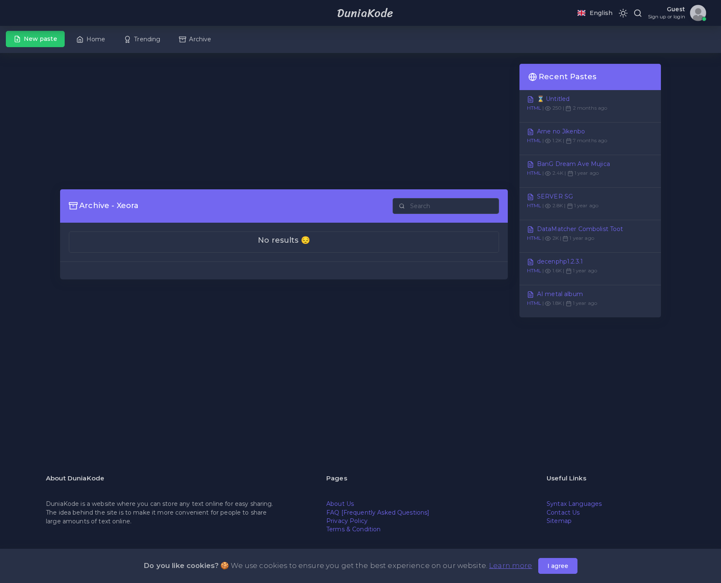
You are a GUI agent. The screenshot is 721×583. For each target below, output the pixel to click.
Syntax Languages (574, 504)
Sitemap (559, 521)
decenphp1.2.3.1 (560, 261)
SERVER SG (555, 196)
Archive (200, 39)
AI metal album (560, 294)
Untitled (558, 99)
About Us (340, 504)
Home (96, 39)
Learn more (510, 565)
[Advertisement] (284, 122)
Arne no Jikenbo (561, 131)
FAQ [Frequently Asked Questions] (377, 512)
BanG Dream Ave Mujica (573, 164)
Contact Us (563, 512)
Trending (147, 39)
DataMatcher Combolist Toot (580, 229)
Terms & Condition (353, 529)
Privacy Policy (347, 521)
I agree (557, 566)
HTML (534, 108)
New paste (40, 39)
